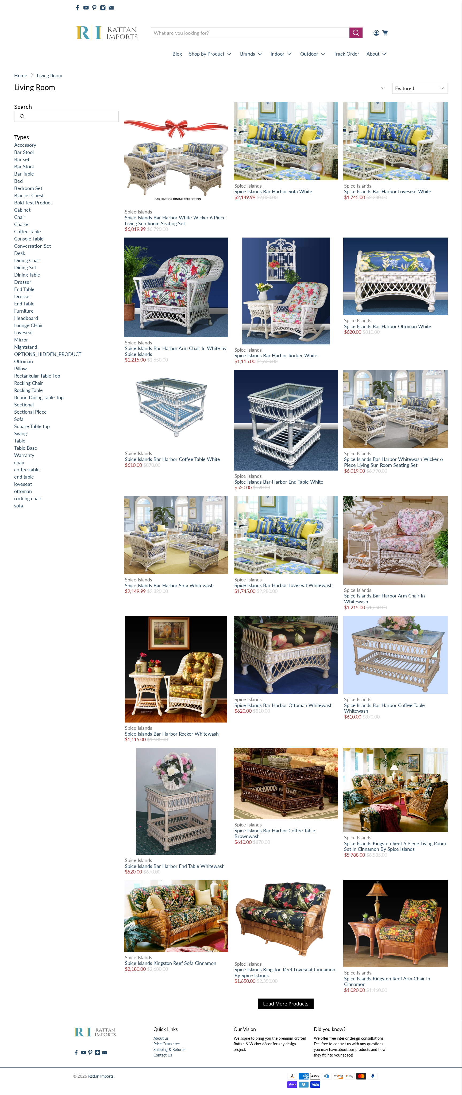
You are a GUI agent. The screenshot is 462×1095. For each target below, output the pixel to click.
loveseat (23, 484)
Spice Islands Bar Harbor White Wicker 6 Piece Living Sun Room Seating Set (175, 220)
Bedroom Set (28, 188)
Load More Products (286, 1003)
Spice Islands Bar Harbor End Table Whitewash (175, 866)
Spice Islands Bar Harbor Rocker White (275, 355)
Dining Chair (27, 260)
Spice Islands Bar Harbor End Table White (278, 482)
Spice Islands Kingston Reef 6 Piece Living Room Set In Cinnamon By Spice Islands (395, 846)
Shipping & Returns (169, 1049)
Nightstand (25, 347)
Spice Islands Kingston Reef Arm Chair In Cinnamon (387, 981)
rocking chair (27, 498)
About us (160, 1038)
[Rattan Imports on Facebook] (77, 8)
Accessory (25, 145)
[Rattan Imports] (107, 33)
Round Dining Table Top (39, 397)
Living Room (49, 75)
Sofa (19, 419)
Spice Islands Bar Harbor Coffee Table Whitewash (384, 708)
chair (19, 462)
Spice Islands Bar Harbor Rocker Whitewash (172, 734)
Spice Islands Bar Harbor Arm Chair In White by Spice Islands (175, 351)
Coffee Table (27, 231)
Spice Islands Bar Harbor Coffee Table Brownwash (274, 833)
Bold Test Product (33, 202)
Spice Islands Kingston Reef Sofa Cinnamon (170, 963)
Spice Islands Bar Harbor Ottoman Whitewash (283, 705)
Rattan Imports (101, 1076)
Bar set (21, 159)
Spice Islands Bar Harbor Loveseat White (387, 191)
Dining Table (27, 275)
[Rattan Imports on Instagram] (103, 8)
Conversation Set (32, 246)
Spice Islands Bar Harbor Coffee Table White (172, 459)
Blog (177, 54)
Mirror (21, 340)
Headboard (26, 318)
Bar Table (24, 174)
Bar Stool (24, 152)
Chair (19, 217)
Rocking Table (28, 390)
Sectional (24, 404)
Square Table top (32, 426)
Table (19, 441)
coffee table (27, 469)
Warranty (24, 455)
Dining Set (25, 267)
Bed (18, 181)
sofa (18, 505)
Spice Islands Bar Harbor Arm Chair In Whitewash (384, 598)
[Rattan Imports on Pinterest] (94, 8)
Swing (20, 433)
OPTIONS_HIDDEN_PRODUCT (48, 354)
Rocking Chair (28, 383)
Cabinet (22, 210)
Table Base (25, 448)
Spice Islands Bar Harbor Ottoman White (387, 326)
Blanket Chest (29, 195)
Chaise (21, 224)
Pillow (20, 368)
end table (24, 477)
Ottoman (23, 361)
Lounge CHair (28, 325)
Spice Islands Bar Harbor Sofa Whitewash (169, 585)
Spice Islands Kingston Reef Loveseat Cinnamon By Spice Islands (284, 972)
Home (20, 75)
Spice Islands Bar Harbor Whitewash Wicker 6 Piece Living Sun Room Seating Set (393, 462)
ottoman (23, 491)
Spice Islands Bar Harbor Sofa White (273, 191)
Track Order (346, 54)
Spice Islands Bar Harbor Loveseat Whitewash (283, 585)
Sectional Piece (30, 412)
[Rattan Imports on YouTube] (86, 8)
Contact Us (162, 1055)
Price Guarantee (166, 1044)
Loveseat (23, 332)
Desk (19, 253)
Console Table (29, 239)
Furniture (24, 311)
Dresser (22, 282)
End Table (24, 289)
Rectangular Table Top (37, 376)
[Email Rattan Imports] (111, 8)
